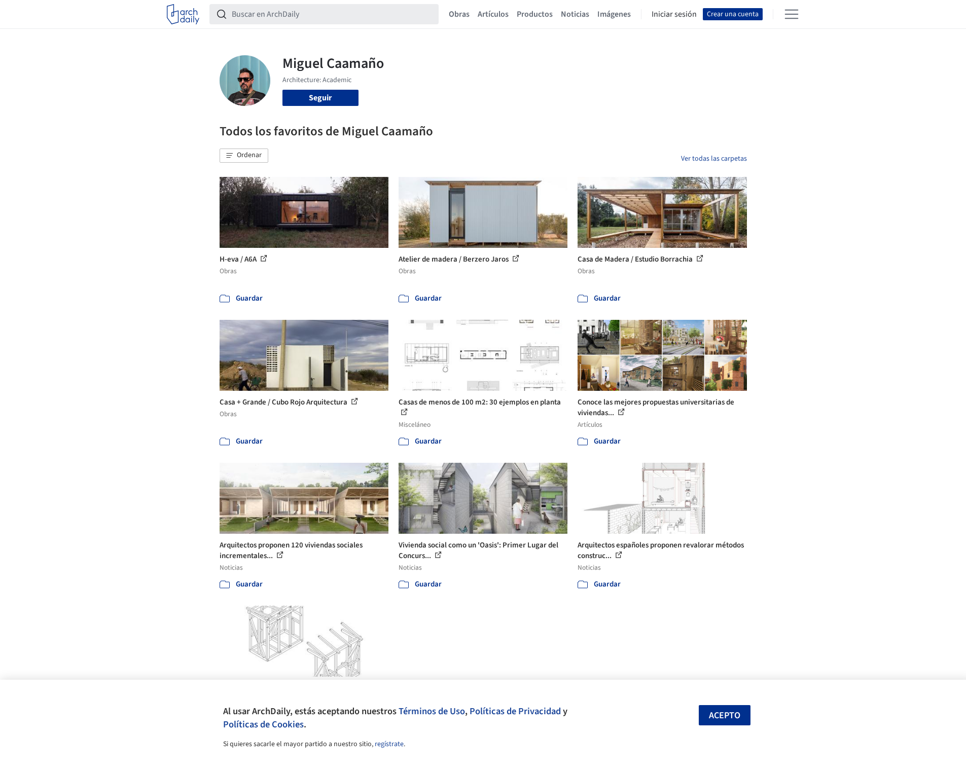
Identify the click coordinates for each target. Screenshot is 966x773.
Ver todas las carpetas (714, 158)
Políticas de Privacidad (515, 711)
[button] (244, 156)
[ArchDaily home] (183, 14)
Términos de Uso (432, 711)
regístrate (389, 744)
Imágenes (614, 14)
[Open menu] (791, 14)
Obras (459, 14)
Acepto (724, 715)
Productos (535, 14)
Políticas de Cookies (263, 724)
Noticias (575, 14)
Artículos (493, 14)
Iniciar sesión (674, 14)
